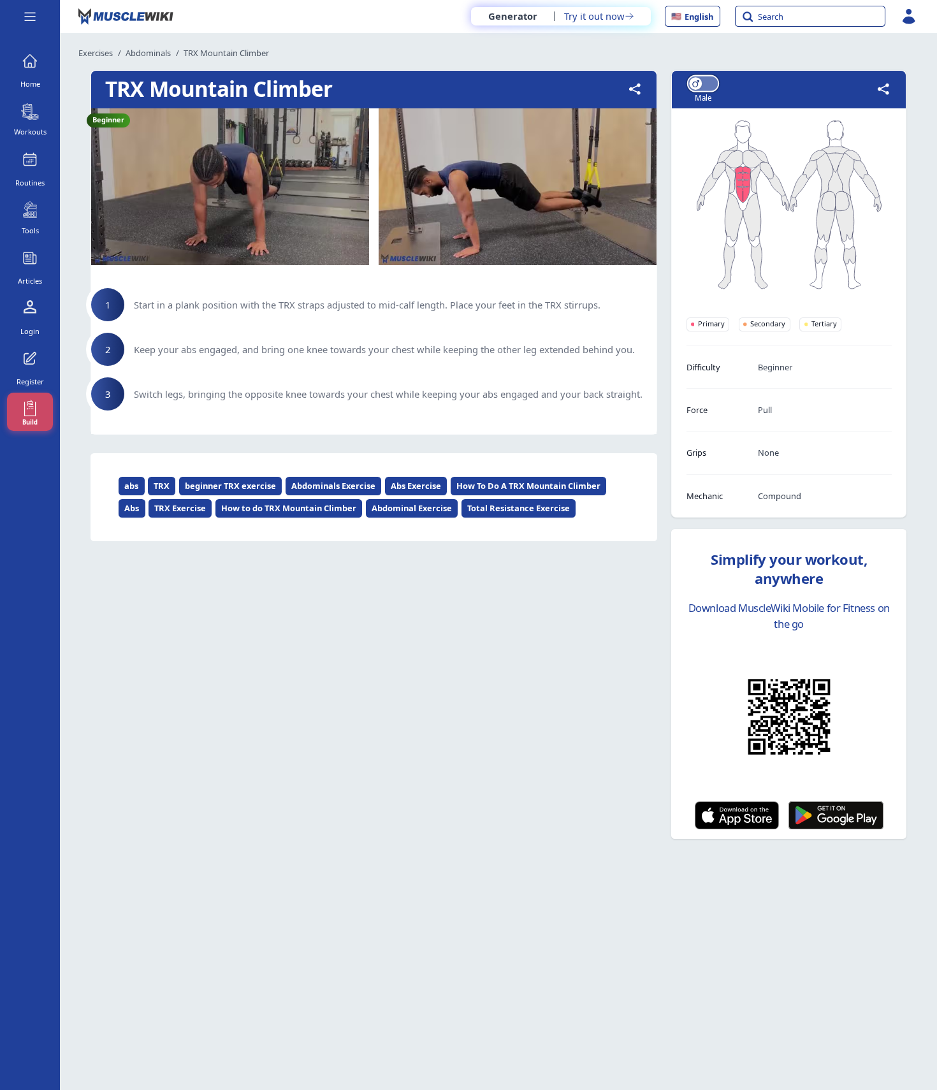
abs (131, 485)
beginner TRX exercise (230, 485)
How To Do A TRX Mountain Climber (528, 485)
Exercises (95, 53)
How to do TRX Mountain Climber (288, 508)
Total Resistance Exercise (518, 508)
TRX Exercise (180, 508)
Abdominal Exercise (412, 508)
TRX (162, 485)
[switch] (702, 83)
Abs (131, 508)
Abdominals (148, 53)
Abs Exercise (416, 485)
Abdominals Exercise (333, 485)
